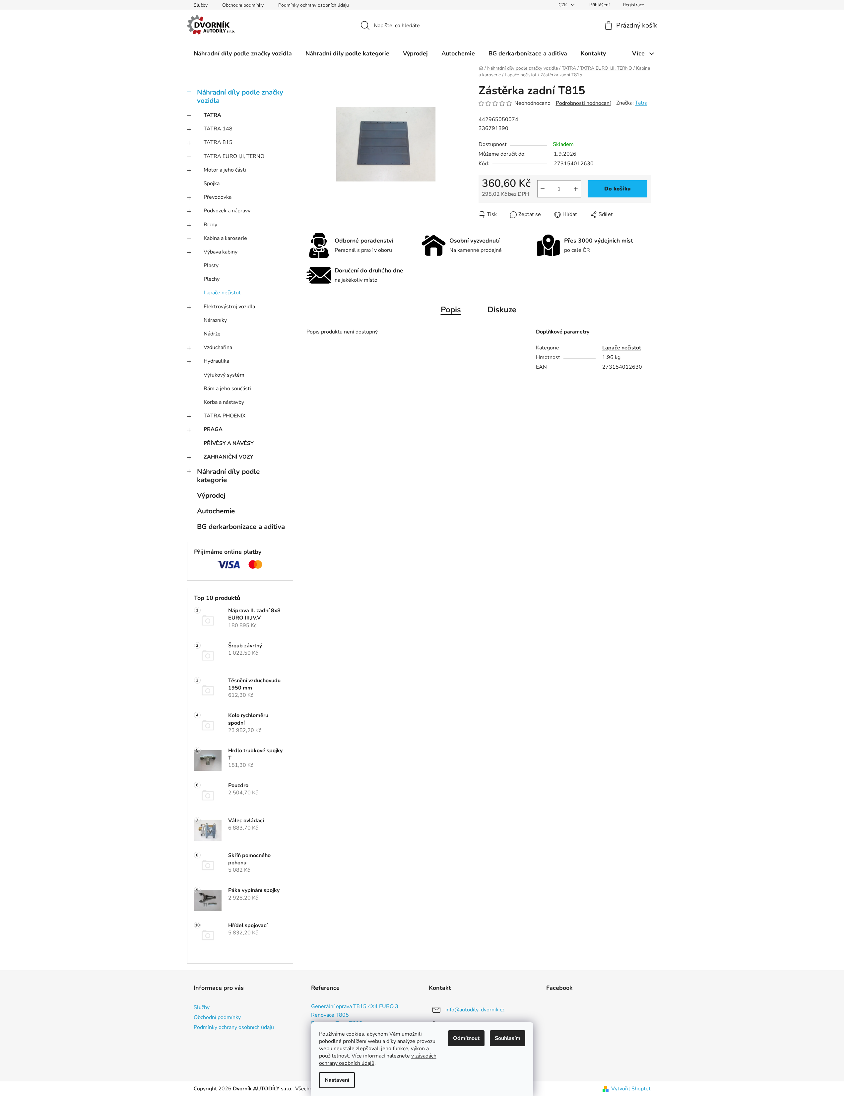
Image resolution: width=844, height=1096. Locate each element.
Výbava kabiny (220, 252)
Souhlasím (507, 1038)
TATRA (212, 115)
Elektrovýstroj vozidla (229, 306)
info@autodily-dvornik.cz (474, 1009)
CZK (563, 5)
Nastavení (337, 1080)
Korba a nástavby (224, 402)
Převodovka (217, 197)
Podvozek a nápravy (227, 210)
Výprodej (211, 495)
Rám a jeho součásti (227, 388)
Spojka (212, 183)
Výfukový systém (224, 375)
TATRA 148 (218, 128)
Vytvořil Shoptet (631, 1088)
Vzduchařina (218, 347)
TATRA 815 (218, 142)
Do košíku (617, 188)
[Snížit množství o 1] (543, 189)
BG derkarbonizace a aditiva (241, 526)
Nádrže (212, 333)
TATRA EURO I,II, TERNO (234, 156)
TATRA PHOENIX (224, 415)
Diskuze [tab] (501, 309)
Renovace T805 (330, 1015)
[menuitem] (242, 53)
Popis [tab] (451, 309)
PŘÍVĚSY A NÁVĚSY (229, 443)
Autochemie (216, 511)
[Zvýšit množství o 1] (576, 189)
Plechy (212, 279)
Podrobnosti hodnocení (583, 103)
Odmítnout (466, 1038)
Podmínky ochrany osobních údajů (313, 5)
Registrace (633, 5)
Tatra (641, 103)
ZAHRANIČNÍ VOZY (228, 457)
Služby (201, 5)
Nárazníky (215, 320)
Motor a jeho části (225, 170)
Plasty (211, 265)
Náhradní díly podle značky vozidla (240, 96)
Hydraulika (216, 361)
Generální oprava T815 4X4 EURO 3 (354, 1007)
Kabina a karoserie (225, 238)
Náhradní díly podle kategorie (228, 475)
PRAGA (213, 429)
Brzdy (210, 224)
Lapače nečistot (222, 292)
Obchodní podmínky (243, 5)
